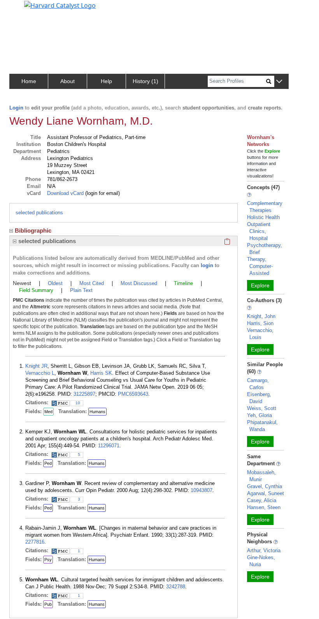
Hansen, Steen (263, 507)
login (207, 265)
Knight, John (261, 316)
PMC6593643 (133, 394)
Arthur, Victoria (263, 550)
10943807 (201, 490)
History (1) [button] (145, 81)
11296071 (108, 446)
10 (77, 403)
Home (28, 81)
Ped (48, 463)
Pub (48, 604)
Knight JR (36, 366)
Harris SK (101, 373)
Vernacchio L (39, 373)
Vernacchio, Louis (260, 333)
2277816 (34, 542)
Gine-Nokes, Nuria (261, 561)
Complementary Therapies (264, 206)
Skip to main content (32, 9)
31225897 (84, 394)
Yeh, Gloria (259, 415)
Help (106, 81)
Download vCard (65, 193)
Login (16, 108)
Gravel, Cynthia (264, 486)
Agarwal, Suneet (265, 493)
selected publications (39, 213)
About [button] (67, 81)
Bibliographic (33, 230)
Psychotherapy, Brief (264, 248)
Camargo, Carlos (258, 383)
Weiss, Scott (261, 408)
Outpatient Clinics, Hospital (258, 231)
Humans (97, 411)
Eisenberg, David (259, 397)
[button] (279, 82)
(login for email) (102, 193)
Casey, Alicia (261, 500)
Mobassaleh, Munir (261, 475)
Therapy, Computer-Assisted (260, 266)
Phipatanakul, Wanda (262, 425)
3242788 (175, 586)
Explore (260, 285)
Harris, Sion (260, 323)
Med (48, 411)
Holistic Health (263, 217)
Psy (48, 559)
